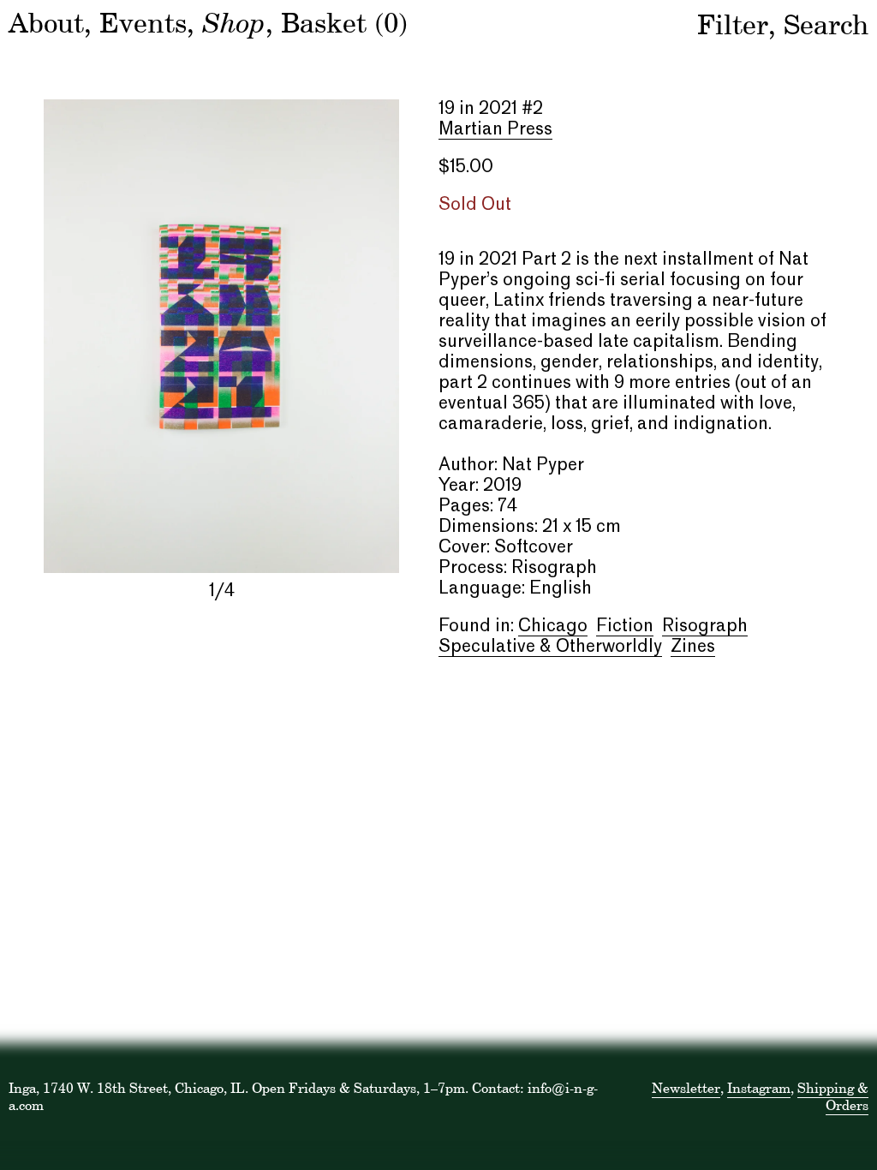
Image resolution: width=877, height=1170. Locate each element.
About (46, 22)
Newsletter (686, 1087)
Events (143, 22)
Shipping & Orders (832, 1096)
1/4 (222, 591)
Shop (233, 21)
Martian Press (495, 130)
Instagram (758, 1087)
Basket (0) (344, 22)
